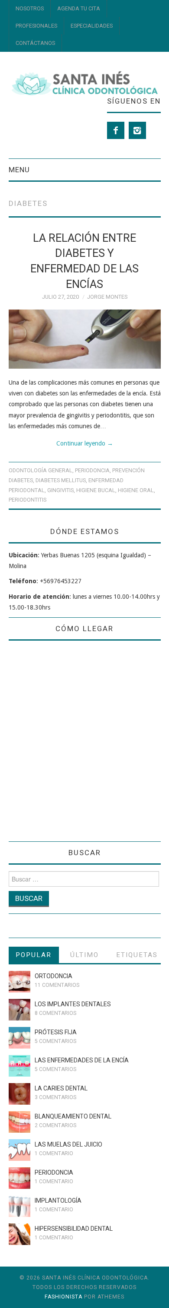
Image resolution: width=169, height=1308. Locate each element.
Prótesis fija (56, 1032)
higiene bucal (95, 490)
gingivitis (60, 490)
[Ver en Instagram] (137, 130)
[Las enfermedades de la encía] (19, 1066)
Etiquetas (137, 955)
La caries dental (61, 1088)
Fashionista (63, 1297)
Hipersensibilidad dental (74, 1228)
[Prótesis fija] (19, 1038)
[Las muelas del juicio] (19, 1150)
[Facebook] (115, 130)
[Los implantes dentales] (19, 1009)
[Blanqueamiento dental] (19, 1122)
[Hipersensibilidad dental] (19, 1234)
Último (84, 955)
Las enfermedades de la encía (82, 1060)
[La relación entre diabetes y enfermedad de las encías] (85, 339)
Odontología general (40, 470)
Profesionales (36, 25)
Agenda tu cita (78, 8)
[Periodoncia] (19, 1178)
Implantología (58, 1200)
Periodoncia (92, 470)
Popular (34, 955)
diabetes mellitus (61, 480)
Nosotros (30, 8)
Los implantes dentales (73, 1004)
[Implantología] (19, 1206)
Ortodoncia (53, 976)
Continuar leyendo (84, 443)
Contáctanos (35, 43)
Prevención (128, 470)
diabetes (21, 480)
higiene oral (136, 490)
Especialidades (92, 25)
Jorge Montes (107, 297)
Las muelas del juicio (68, 1144)
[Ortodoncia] (19, 981)
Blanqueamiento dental (73, 1116)
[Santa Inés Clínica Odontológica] (85, 82)
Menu (19, 169)
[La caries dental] (19, 1094)
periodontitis (27, 499)
